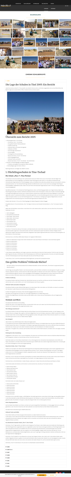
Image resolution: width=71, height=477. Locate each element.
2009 (8, 458)
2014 (8, 463)
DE (65, 5)
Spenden (53, 8)
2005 (8, 80)
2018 (8, 466)
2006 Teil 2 (9, 449)
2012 (8, 460)
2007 (8, 452)
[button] (35, 80)
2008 (8, 455)
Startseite (18, 3)
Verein (52, 3)
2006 (8, 446)
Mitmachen (36, 3)
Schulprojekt (27, 3)
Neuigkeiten (45, 3)
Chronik (46, 8)
